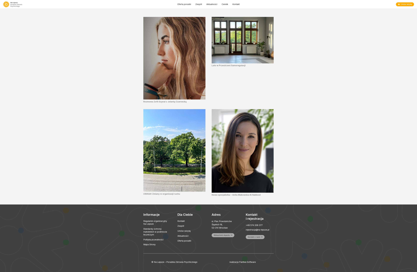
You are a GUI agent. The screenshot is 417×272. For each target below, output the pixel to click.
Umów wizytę (184, 231)
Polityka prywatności (153, 239)
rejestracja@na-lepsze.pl (257, 230)
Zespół (180, 226)
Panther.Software (247, 262)
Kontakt (181, 221)
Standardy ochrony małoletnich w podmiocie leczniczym (155, 232)
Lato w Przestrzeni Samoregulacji (229, 65)
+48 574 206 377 (254, 225)
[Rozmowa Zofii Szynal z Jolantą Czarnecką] (174, 18)
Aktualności (182, 236)
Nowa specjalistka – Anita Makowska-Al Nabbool (236, 195)
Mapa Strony (149, 244)
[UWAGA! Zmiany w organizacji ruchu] (174, 110)
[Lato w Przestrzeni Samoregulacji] (243, 18)
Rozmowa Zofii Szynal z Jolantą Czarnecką (165, 101)
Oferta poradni (184, 241)
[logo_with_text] (12, 4)
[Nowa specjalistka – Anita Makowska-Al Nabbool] (243, 110)
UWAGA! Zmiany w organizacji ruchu (161, 194)
